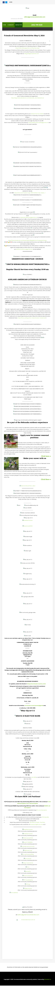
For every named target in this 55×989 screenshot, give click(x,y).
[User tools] (49, 41)
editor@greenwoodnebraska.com (34, 17)
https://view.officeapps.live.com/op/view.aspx (27, 48)
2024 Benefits (45, 817)
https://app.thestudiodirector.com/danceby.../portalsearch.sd (27, 98)
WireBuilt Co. (47, 979)
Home (4, 25)
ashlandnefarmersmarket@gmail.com (38, 122)
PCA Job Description (42, 810)
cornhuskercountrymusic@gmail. (34, 705)
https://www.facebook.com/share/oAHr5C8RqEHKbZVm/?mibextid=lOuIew (27, 240)
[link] (37, 113)
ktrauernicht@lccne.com (36, 824)
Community (11, 25)
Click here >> (46, 456)
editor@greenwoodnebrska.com (28, 915)
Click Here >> (46, 479)
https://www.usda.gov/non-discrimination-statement (32, 318)
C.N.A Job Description (32, 803)
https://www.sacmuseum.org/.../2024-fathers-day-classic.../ (29, 193)
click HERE (33, 777)
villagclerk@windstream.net (31, 53)
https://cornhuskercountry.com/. (36, 684)
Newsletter (18, 25)
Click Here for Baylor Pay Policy (37, 822)
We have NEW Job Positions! (27, 796)
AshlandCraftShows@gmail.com (28, 217)
